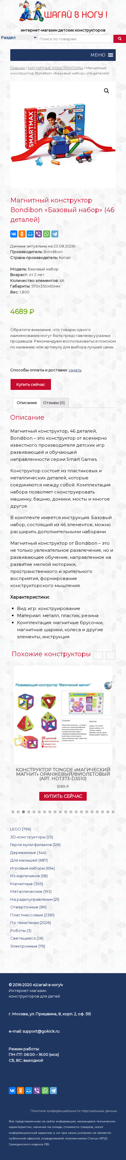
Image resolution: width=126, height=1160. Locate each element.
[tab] (27, 403)
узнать (75, 370)
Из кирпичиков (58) (29, 875)
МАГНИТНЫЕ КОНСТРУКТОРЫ (55, 68)
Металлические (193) (31, 891)
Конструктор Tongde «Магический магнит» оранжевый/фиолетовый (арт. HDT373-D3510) (63, 774)
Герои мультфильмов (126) (35, 844)
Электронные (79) (27, 946)
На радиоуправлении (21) (34, 899)
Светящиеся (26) (26, 938)
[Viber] (38, 233)
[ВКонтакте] (13, 233)
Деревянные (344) (28, 852)
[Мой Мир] (30, 233)
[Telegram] (54, 233)
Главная (17, 68)
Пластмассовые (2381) (32, 915)
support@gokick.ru (41, 1031)
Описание (27, 402)
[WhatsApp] (46, 233)
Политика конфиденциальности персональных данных (73, 1111)
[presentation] (98, 655)
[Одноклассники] (21, 233)
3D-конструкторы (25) (31, 837)
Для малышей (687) (29, 860)
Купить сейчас (30, 384)
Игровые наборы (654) (32, 868)
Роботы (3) (20, 930)
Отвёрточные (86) (28, 907)
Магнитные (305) (26, 883)
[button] (98, 55)
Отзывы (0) (54, 402)
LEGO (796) (20, 829)
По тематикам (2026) (30, 922)
